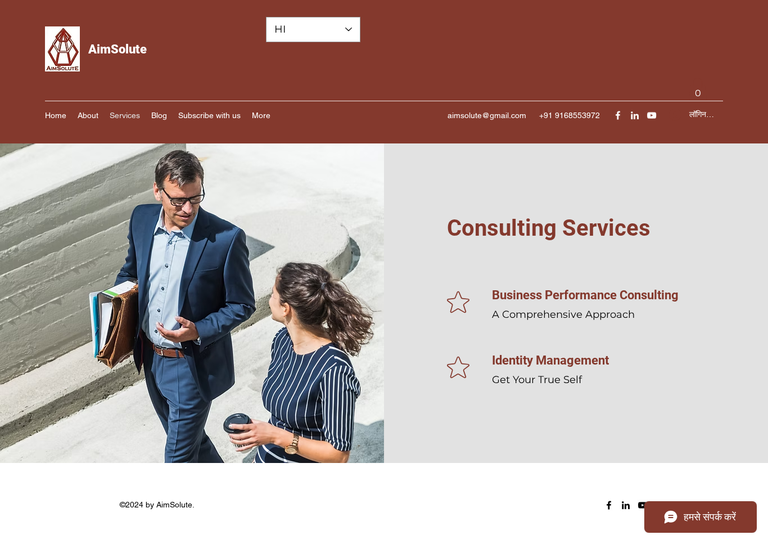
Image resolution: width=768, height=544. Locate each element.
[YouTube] (651, 115)
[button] (697, 89)
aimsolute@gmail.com (487, 115)
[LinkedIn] (634, 115)
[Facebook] (618, 115)
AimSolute (117, 49)
